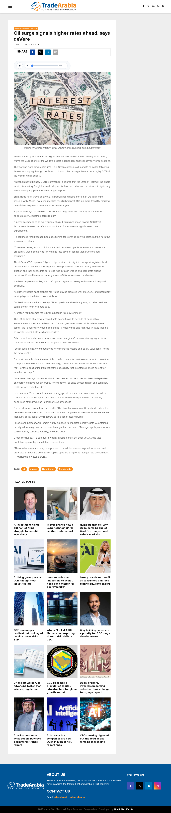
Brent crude (65, 469)
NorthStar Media (123, 809)
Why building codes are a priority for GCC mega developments (95, 633)
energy (33, 469)
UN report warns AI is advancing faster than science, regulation (27, 686)
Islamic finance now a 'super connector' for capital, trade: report (60, 528)
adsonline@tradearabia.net (70, 797)
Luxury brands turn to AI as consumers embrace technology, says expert (95, 580)
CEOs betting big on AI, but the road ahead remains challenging (94, 738)
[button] (163, 6)
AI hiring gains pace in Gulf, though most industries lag (27, 580)
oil (24, 469)
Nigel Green (48, 469)
